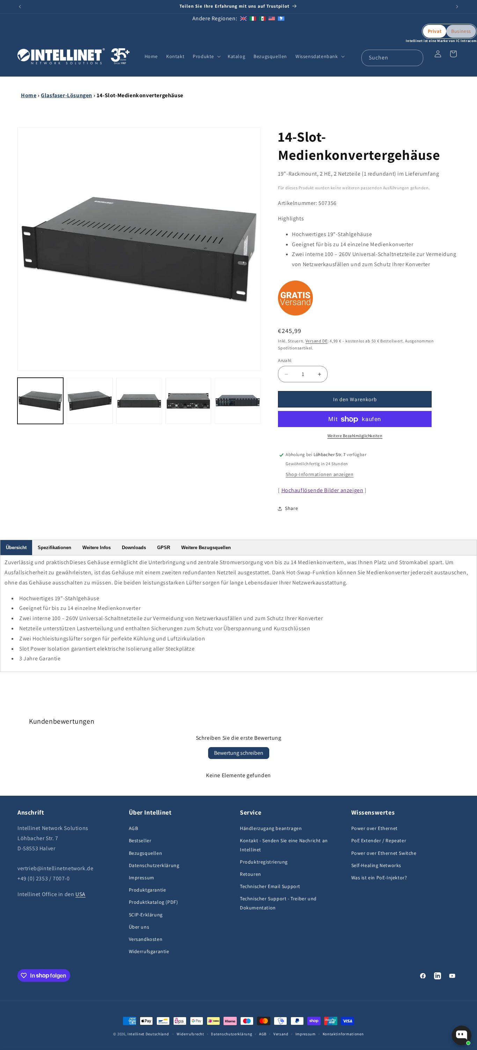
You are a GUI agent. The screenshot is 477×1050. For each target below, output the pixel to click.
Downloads (134, 547)
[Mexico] (262, 18)
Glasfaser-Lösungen (66, 95)
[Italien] (252, 18)
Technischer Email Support (270, 886)
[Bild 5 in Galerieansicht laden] (237, 401)
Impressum (141, 877)
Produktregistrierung (264, 862)
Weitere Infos (96, 547)
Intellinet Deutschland (148, 1033)
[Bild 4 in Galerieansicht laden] (188, 401)
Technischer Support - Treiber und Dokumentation (278, 903)
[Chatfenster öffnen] (461, 1035)
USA (80, 894)
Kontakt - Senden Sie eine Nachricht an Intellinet (284, 845)
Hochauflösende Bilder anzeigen (322, 490)
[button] (206, 56)
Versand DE (317, 340)
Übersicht (16, 547)
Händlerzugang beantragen (271, 828)
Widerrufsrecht (190, 1033)
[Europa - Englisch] (243, 18)
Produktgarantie (147, 890)
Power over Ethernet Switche (384, 853)
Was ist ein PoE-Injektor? (379, 877)
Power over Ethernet (374, 828)
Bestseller (140, 841)
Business (461, 31)
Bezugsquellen (145, 853)
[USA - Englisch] (271, 18)
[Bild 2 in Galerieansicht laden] (89, 401)
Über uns (139, 927)
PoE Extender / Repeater (378, 841)
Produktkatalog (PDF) (153, 902)
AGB (133, 828)
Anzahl (284, 360)
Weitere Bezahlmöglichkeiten (355, 436)
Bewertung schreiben (238, 753)
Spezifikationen (54, 547)
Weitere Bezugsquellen (206, 547)
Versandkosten (146, 939)
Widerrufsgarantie (149, 951)
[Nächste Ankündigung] (457, 6)
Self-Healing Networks (376, 865)
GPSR (163, 547)
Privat (435, 31)
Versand (280, 1033)
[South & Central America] (281, 18)
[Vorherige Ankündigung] (20, 6)
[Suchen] (415, 57)
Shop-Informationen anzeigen (319, 474)
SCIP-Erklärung (146, 914)
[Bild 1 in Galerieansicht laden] (40, 401)
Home (28, 95)
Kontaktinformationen (343, 1033)
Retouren (250, 874)
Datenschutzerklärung (154, 865)
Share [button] (291, 508)
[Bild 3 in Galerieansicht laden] (139, 401)
